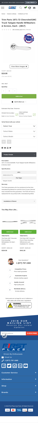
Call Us (4, 335)
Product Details (8, 154)
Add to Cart (9, 232)
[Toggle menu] (2, 7)
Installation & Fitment (10, 201)
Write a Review (26, 29)
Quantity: (4, 87)
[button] (34, 8)
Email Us (8, 357)
